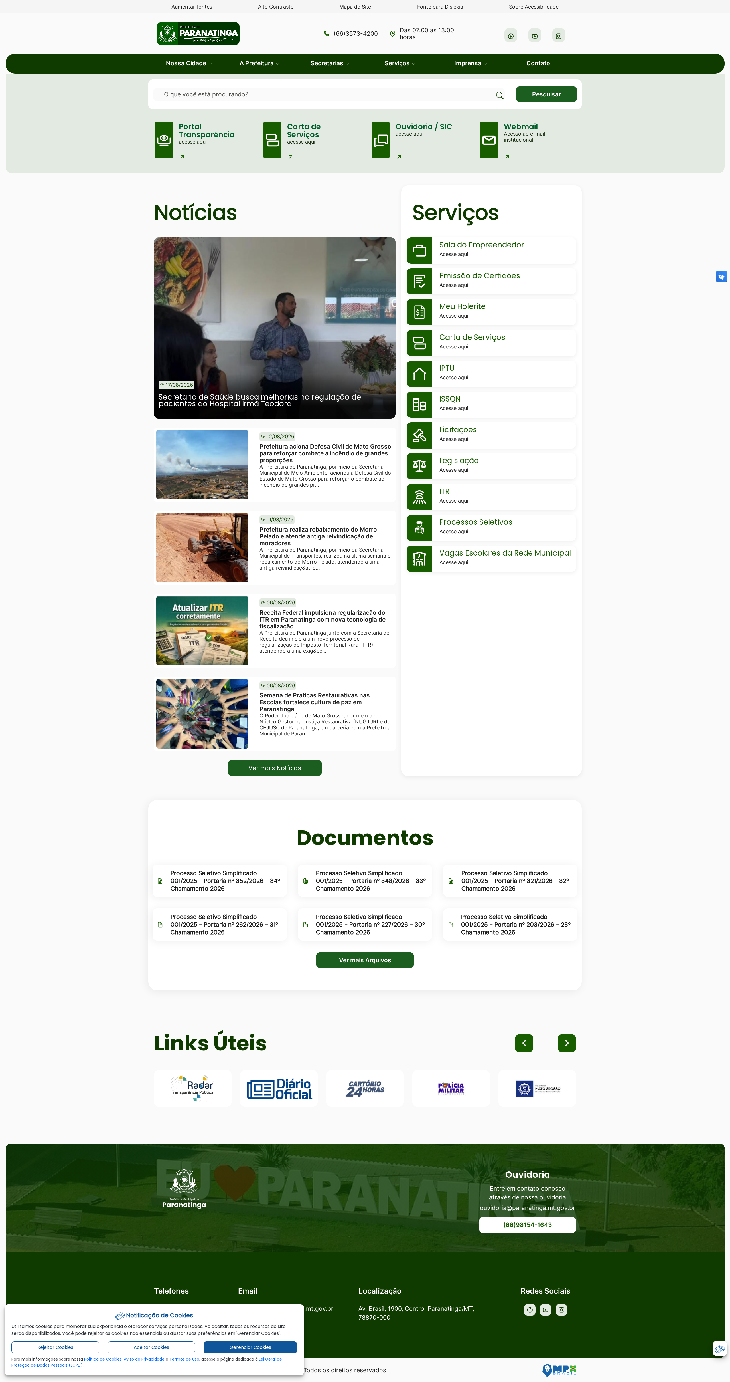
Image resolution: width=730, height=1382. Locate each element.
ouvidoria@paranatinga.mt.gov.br (527, 1207)
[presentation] (524, 1043)
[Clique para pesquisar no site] (496, 90)
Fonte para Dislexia (440, 6)
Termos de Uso (184, 1359)
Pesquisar (546, 94)
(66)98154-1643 (527, 1224)
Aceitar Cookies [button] (151, 1347)
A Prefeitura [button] (257, 63)
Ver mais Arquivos (365, 960)
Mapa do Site (355, 6)
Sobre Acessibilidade (534, 6)
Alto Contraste (275, 6)
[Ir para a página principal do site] (184, 1189)
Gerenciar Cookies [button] (250, 1347)
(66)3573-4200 (356, 33)
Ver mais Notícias (274, 768)
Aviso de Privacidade (144, 1359)
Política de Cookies (103, 1359)
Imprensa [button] (468, 63)
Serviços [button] (398, 63)
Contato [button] (538, 63)
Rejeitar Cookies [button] (55, 1347)
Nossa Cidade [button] (187, 63)
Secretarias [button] (328, 63)
